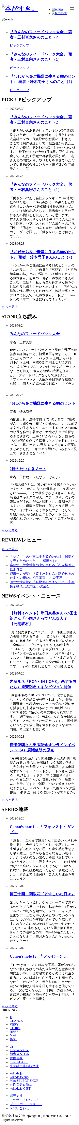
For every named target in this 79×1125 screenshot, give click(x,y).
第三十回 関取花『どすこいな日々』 (42, 894)
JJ (11, 1017)
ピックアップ (19, 45)
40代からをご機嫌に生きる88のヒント (43, 403)
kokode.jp (16, 1073)
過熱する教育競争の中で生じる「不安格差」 (42, 565)
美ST (13, 1039)
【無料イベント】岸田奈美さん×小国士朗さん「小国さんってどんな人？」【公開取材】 (43, 618)
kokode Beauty (19, 1077)
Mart (13, 1035)
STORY (15, 1028)
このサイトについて (24, 1100)
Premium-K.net (19, 1050)
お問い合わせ (19, 1108)
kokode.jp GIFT (20, 1088)
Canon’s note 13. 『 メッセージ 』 (39, 956)
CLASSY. (16, 1020)
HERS (14, 1031)
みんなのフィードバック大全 (35, 334)
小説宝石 (55, 577)
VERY (14, 1024)
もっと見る (10, 307)
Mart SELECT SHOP (24, 1080)
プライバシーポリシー (26, 1104)
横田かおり (51, 560)
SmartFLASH (19, 1062)
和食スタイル (19, 1054)
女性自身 (16, 1058)
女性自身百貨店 (21, 1084)
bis (11, 1046)
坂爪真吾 (16, 569)
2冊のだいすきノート (28, 469)
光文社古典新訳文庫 (24, 1066)
